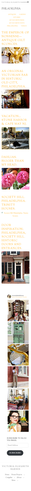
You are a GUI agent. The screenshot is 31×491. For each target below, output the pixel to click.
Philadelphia (12, 26)
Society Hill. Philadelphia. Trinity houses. (14, 203)
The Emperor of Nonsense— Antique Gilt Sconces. (15, 38)
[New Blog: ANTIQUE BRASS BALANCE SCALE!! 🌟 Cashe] (18, 399)
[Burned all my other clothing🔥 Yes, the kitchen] (18, 377)
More (13, 480)
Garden (22, 14)
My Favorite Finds (16, 20)
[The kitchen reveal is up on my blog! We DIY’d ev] (18, 354)
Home (7, 474)
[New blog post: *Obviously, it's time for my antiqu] (18, 332)
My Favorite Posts (16, 23)
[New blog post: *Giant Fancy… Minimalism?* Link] (18, 310)
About (19, 477)
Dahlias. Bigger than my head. (13, 161)
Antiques (12, 14)
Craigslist (8, 477)
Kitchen (16, 17)
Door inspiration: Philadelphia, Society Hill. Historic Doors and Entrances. (14, 236)
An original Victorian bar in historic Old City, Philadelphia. (15, 79)
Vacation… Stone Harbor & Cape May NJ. (14, 120)
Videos (24, 26)
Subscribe (15, 453)
